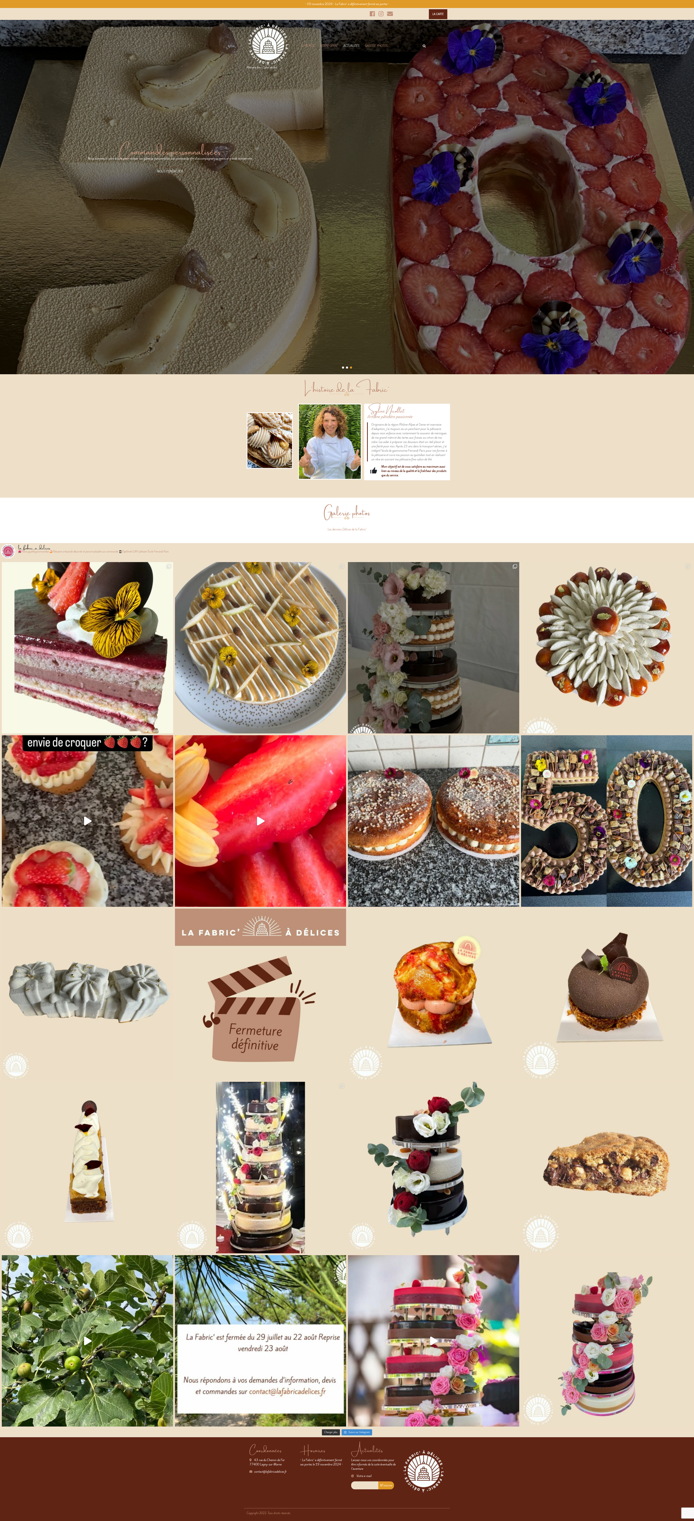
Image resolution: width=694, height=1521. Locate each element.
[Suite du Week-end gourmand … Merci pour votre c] (433, 821)
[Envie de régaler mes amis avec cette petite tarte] (260, 648)
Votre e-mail (364, 1476)
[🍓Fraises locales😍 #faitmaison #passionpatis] (87, 821)
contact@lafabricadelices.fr (270, 1471)
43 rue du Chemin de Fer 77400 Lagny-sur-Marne (267, 1462)
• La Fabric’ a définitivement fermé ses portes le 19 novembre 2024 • (321, 1462)
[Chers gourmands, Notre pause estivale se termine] (606, 1167)
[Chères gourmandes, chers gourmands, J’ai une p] (87, 994)
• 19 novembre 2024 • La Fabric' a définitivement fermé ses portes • (347, 4)
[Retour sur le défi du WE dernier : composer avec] (606, 648)
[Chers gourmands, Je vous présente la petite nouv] (433, 994)
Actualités (351, 46)
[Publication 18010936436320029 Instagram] (260, 1341)
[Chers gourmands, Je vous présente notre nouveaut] (606, 994)
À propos (308, 46)
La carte (438, 14)
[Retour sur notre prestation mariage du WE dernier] (260, 1167)
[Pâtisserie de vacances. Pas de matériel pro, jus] (87, 1341)
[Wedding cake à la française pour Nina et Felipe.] (433, 1341)
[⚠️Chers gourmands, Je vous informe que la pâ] (433, 1167)
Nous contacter (170, 171)
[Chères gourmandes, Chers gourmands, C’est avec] (260, 994)
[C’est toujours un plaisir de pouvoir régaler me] (606, 821)
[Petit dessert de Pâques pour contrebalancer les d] (87, 648)
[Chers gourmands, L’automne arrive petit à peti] (87, 1167)
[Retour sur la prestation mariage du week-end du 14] (606, 1341)
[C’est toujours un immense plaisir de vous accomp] (433, 648)
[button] (343, 367)
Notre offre (329, 46)
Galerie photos (376, 46)
